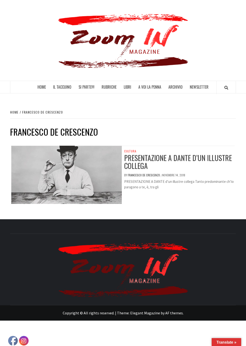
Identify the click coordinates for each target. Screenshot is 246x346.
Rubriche (109, 87)
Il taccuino (62, 87)
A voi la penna (149, 87)
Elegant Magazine (145, 313)
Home (41, 87)
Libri (127, 87)
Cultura (130, 151)
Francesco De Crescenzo (144, 175)
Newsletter (199, 87)
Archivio (175, 87)
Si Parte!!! (86, 87)
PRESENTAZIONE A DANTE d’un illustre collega (178, 161)
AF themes (174, 313)
